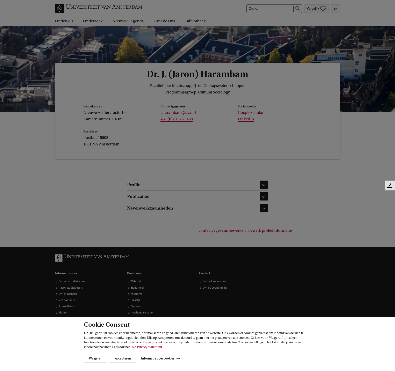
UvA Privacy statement (146, 347)
